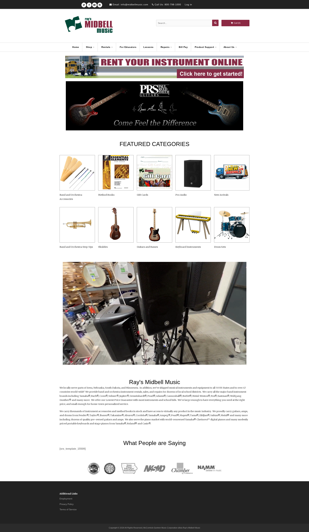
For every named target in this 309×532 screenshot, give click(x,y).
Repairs (165, 47)
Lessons (148, 47)
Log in (188, 4)
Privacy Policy (67, 504)
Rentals (105, 47)
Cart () (236, 23)
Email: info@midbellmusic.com (130, 4)
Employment (66, 498)
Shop (89, 47)
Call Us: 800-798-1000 (167, 4)
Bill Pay (183, 47)
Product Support (204, 47)
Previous (69, 106)
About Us (229, 47)
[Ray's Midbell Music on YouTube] (94, 4)
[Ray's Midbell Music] (88, 26)
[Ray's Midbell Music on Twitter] (83, 4)
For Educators (128, 47)
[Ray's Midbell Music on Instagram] (99, 4)
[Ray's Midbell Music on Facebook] (89, 4)
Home (75, 47)
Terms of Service (68, 509)
